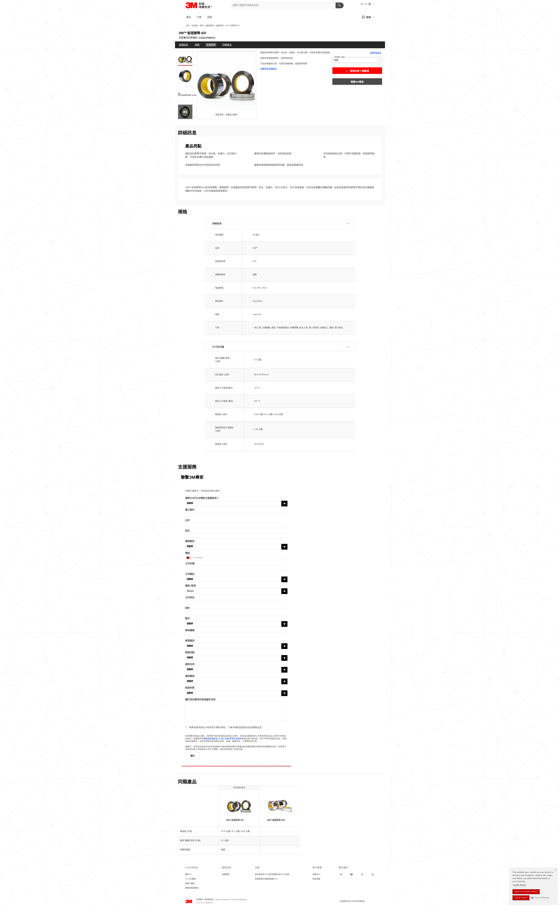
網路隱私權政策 (211, 739)
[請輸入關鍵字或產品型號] (340, 5)
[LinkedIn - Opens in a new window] (341, 874)
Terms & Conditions (222, 900)
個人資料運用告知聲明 (231, 739)
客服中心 (316, 874)
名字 (187, 520)
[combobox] (188, 558)
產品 (188, 17)
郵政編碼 (190, 630)
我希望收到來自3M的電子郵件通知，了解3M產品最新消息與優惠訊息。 (226, 727)
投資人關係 (190, 883)
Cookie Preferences (239, 900)
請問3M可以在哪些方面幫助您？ (202, 498)
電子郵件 (190, 510)
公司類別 (190, 574)
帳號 (368, 17)
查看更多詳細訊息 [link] (268, 69)
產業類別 (190, 641)
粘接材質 (190, 688)
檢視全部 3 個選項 (359, 71)
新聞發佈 (226, 874)
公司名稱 (190, 564)
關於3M (188, 874)
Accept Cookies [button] (521, 898)
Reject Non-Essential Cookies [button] (526, 892)
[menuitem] (183, 45)
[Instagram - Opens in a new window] (372, 874)
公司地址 (190, 598)
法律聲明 (199, 900)
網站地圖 (316, 879)
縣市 (187, 618)
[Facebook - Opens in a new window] (362, 874)
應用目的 (190, 664)
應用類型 (190, 676)
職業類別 (190, 541)
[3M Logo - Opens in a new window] (202, 5)
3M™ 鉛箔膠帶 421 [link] (235, 820)
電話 (187, 553)
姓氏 (187, 531)
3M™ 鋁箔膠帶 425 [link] (276, 820)
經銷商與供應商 (191, 888)
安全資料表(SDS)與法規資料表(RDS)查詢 (272, 874)
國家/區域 (190, 586)
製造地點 (190, 652)
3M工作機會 (190, 879)
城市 (187, 608)
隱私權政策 (209, 900)
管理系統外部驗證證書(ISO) (266, 879)
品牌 (209, 17)
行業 (199, 17)
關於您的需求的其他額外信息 (200, 700)
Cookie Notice (519, 885)
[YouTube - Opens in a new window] (351, 874)
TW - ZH (364, 4)
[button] (540, 897)
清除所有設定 (375, 53)
